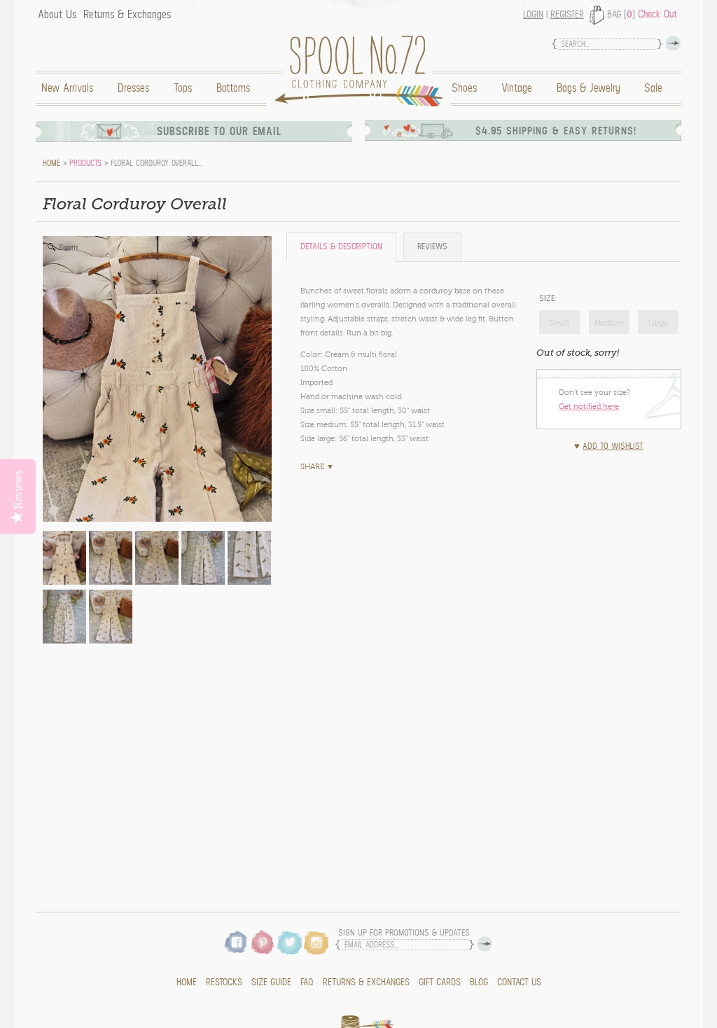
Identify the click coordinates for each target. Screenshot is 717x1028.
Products (85, 163)
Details (341, 246)
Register (567, 15)
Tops (183, 88)
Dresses (133, 88)
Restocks (224, 982)
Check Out (657, 14)
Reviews (432, 246)
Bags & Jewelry (588, 88)
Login (533, 15)
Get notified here (589, 406)
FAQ (307, 982)
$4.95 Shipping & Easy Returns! (555, 131)
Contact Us (519, 982)
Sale (653, 88)
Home (362, 71)
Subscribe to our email (219, 131)
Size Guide (271, 982)
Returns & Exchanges (127, 14)
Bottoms (233, 88)
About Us (57, 14)
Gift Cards (440, 982)
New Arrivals (67, 88)
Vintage (516, 88)
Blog (479, 982)
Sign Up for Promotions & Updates (404, 933)
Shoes (464, 88)
